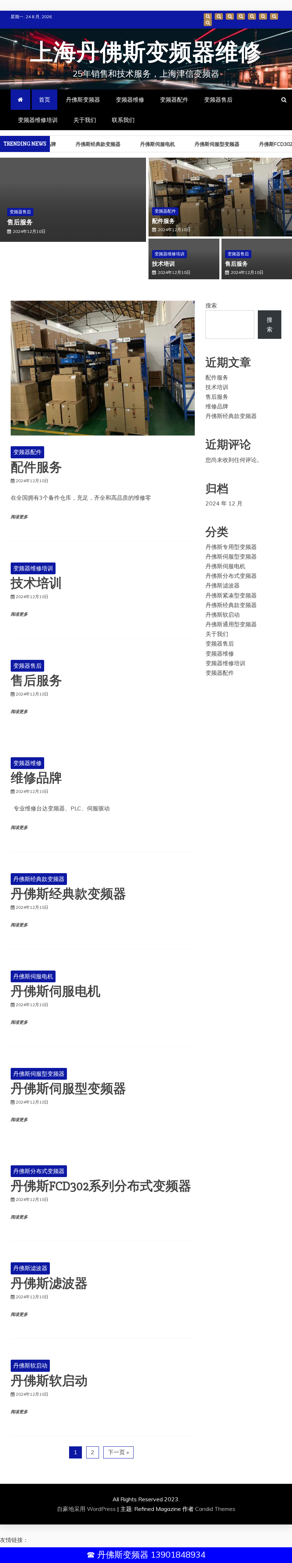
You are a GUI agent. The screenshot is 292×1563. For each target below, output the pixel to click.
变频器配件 (241, 16)
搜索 (211, 305)
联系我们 (208, 23)
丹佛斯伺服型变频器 (206, 144)
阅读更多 (19, 517)
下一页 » (118, 1452)
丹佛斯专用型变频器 (231, 546)
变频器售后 (252, 16)
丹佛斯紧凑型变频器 (231, 595)
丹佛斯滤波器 (30, 1268)
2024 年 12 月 (224, 503)
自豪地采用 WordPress (87, 1508)
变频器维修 (230, 16)
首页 (208, 16)
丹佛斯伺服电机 (147, 144)
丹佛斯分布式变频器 (38, 1171)
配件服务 (163, 221)
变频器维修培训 (263, 16)
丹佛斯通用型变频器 (231, 624)
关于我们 (274, 16)
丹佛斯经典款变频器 (87, 144)
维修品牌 (36, 778)
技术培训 (163, 264)
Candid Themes (215, 1508)
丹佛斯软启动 (30, 1365)
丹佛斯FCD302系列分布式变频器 (101, 1186)
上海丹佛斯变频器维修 (146, 53)
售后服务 (20, 222)
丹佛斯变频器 (219, 16)
